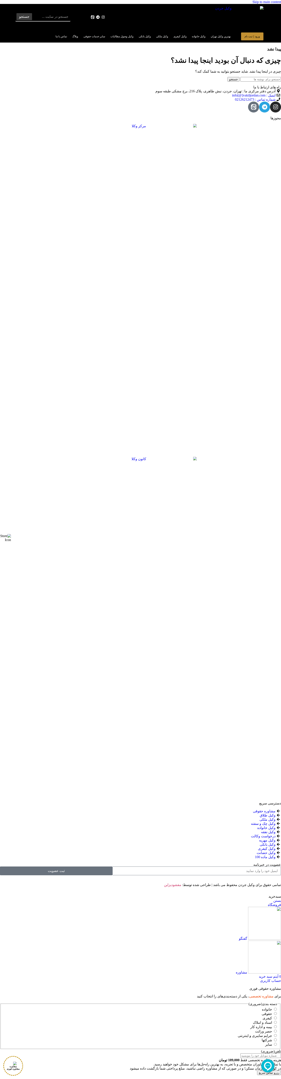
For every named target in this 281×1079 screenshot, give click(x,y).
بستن (277, 900)
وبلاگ (75, 36)
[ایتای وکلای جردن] (92, 17)
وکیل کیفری (180, 36)
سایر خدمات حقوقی (94, 36)
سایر (268, 1044)
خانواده (267, 1009)
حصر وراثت (263, 1031)
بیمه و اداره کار (261, 1027)
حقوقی (267, 1014)
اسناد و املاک (262, 1022)
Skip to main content (266, 2)
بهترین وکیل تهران (221, 36)
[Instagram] (103, 17)
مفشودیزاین (172, 885)
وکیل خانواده (198, 36)
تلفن (271, 1051)
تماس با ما (61, 36)
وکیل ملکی (162, 36)
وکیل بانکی (145, 36)
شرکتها (267, 1040)
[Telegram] (98, 17)
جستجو (24, 16)
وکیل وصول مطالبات (121, 36)
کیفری (267, 1018)
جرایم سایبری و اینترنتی (255, 1036)
